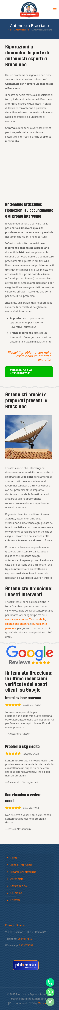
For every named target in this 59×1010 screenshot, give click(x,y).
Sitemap (21, 925)
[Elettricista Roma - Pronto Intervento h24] (29, 9)
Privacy (9, 925)
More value (44, 1003)
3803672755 (26, 945)
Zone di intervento (21, 864)
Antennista (16, 879)
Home (10, 29)
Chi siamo (16, 893)
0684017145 (25, 938)
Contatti (15, 900)
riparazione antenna (17, 623)
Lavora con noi (19, 886)
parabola (40, 619)
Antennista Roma (22, 29)
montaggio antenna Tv (18, 619)
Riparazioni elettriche (23, 872)
